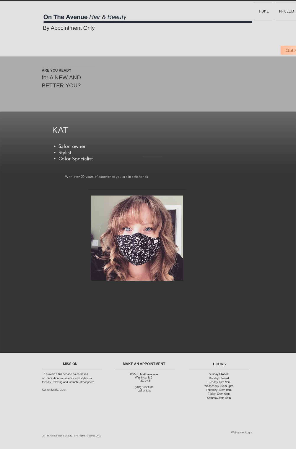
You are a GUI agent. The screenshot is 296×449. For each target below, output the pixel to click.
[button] (137, 238)
